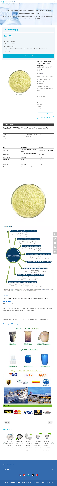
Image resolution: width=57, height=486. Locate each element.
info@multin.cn (11, 46)
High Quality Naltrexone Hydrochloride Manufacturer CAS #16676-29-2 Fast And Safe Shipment (47, 447)
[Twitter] (33, 475)
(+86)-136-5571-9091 (29, 55)
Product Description (8, 124)
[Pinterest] (37, 475)
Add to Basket (45, 117)
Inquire (44, 114)
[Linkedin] (28, 475)
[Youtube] (24, 475)
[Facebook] (20, 475)
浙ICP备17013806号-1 (42, 482)
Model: (38, 95)
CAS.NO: (39, 106)
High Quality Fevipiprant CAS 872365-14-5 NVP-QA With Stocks (10, 445)
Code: (38, 102)
